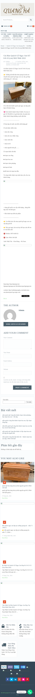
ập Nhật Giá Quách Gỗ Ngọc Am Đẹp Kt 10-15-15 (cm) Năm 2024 (16, 566)
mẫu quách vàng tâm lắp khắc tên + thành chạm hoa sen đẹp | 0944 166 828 (17, 437)
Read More (5, 498)
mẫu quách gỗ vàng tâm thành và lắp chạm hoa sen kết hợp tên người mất (16, 432)
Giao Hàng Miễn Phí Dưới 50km (11, 646)
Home (2, 46)
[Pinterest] (27, 679)
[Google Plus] (19, 679)
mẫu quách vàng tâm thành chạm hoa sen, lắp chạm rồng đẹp (17, 421)
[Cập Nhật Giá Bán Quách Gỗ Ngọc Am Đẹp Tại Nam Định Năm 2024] (17, 592)
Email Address (8, 361)
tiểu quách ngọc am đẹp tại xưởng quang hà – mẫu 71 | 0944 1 (17, 526)
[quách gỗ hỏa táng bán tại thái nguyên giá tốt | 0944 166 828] (17, 472)
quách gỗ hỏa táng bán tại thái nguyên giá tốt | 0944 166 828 (16, 487)
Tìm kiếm (5, 399)
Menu (3, 31)
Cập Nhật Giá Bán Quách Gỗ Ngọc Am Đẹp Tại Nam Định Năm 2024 (16, 606)
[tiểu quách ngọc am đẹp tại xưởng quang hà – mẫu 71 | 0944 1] (17, 512)
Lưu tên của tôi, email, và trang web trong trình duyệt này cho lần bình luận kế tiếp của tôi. (17, 381)
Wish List (7, 26)
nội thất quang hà (5, 692)
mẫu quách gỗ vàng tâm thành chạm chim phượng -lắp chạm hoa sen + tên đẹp (17, 416)
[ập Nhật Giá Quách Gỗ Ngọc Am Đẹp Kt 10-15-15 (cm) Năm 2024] (17, 552)
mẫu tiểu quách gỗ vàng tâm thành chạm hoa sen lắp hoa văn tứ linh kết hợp (17, 426)
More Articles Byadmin (16, 324)
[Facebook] (7, 679)
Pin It (5, 298)
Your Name (7, 352)
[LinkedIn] (15, 679)
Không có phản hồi (12, 65)
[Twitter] (11, 679)
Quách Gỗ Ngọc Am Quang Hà (16, 46)
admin (7, 61)
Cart (30, 26)
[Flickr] (23, 679)
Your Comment (8, 337)
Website (6, 369)
